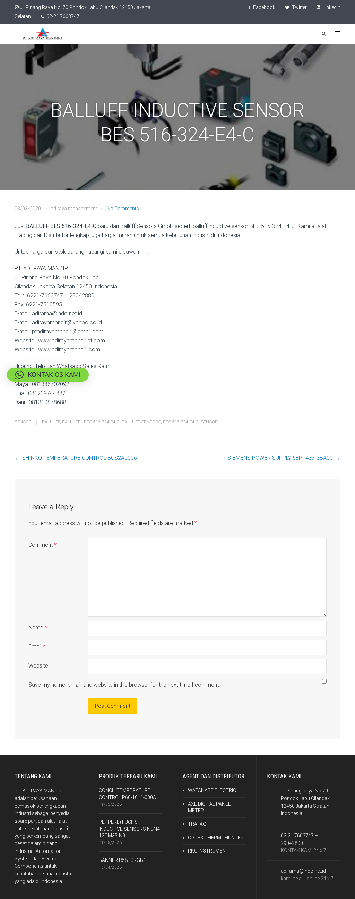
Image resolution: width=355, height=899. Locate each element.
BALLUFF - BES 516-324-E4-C (91, 421)
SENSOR (23, 421)
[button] (48, 375)
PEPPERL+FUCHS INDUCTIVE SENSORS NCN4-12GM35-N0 (130, 828)
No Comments (123, 208)
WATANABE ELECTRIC (212, 790)
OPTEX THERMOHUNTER (216, 837)
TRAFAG (197, 824)
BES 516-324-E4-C (181, 421)
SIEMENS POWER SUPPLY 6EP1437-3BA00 (280, 458)
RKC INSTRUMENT (208, 851)
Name (37, 627)
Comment (42, 545)
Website (38, 665)
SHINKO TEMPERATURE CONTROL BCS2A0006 (79, 458)
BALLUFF (51, 421)
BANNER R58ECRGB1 (122, 860)
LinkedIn (331, 7)
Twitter (299, 7)
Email (36, 646)
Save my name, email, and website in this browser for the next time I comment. (124, 684)
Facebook (263, 7)
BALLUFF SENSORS (141, 421)
